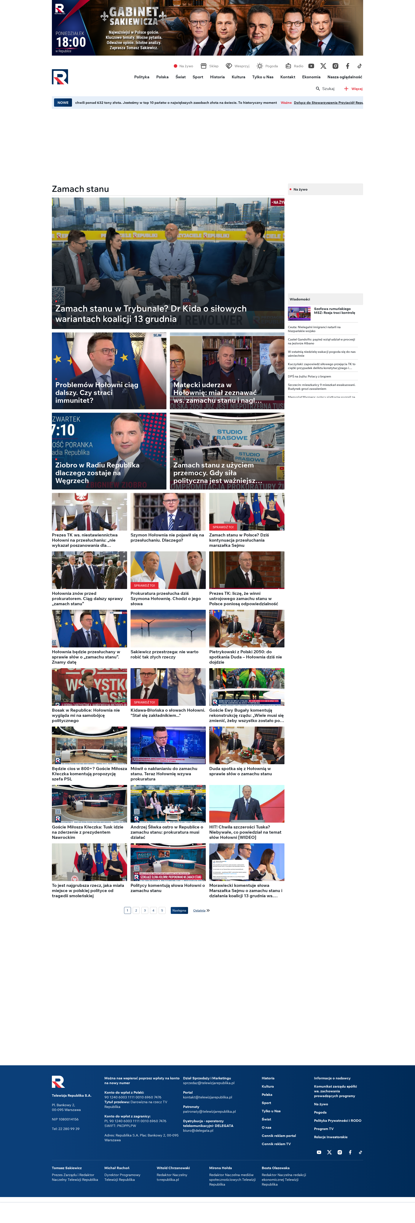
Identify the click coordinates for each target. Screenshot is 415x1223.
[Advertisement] (207, 1213)
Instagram (335, 65)
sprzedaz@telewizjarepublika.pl (209, 1083)
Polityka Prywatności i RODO (337, 1120)
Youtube (311, 65)
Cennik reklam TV (276, 1144)
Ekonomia (311, 76)
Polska (162, 76)
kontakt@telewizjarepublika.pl (207, 1097)
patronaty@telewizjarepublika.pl (209, 1111)
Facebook (347, 65)
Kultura (238, 76)
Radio (298, 66)
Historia (217, 76)
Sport (198, 76)
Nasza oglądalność (344, 76)
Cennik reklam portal (279, 1135)
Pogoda (271, 66)
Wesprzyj (242, 66)
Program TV (324, 1129)
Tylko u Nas (262, 76)
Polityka (141, 76)
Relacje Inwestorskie (331, 1137)
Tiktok (359, 65)
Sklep (214, 66)
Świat (181, 76)
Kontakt (287, 76)
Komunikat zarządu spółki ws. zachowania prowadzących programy (335, 1091)
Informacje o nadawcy (332, 1078)
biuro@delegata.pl (198, 1130)
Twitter (323, 65)
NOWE (63, 102)
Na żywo (186, 66)
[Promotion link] (207, 28)
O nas (266, 1127)
